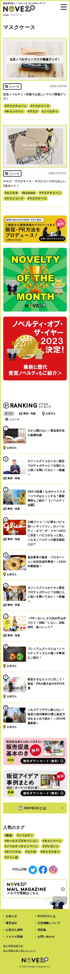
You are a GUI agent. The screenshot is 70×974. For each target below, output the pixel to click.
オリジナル (13, 851)
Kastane (29, 192)
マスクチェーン (16, 105)
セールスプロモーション (22, 840)
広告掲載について (49, 923)
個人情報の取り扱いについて (19, 950)
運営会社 (11, 923)
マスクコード (15, 198)
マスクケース (40, 105)
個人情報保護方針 (13, 946)
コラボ (31, 851)
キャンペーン (15, 111)
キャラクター (51, 851)
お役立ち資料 (14, 929)
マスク (33, 111)
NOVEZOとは (35, 808)
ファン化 (12, 857)
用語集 (42, 929)
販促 (9, 835)
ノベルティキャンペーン (22, 846)
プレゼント (52, 846)
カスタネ (12, 192)
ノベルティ (51, 111)
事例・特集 (29, 413)
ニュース (14, 419)
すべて (9, 413)
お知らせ (11, 916)
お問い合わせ (46, 936)
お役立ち (51, 413)
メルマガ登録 (14, 936)
